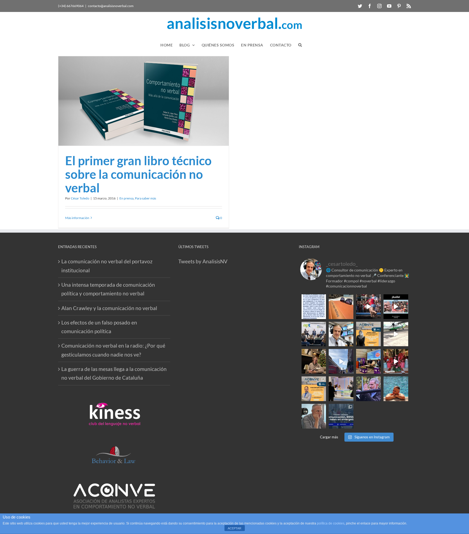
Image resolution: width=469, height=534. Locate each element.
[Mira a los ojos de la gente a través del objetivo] (314, 306)
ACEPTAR (234, 528)
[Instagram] (379, 6)
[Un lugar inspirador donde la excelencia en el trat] (314, 361)
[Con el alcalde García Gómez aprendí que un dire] (396, 416)
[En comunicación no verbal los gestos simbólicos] (368, 388)
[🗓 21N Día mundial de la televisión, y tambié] (341, 388)
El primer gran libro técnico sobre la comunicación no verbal (138, 174)
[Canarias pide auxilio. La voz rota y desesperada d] (396, 306)
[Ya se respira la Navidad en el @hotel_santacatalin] (396, 361)
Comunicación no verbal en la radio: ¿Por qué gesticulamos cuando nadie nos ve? (113, 349)
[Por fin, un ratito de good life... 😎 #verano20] (396, 388)
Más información (77, 218)
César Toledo (80, 198)
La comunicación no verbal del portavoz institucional (107, 265)
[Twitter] (360, 6)
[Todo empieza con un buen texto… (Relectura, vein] (341, 306)
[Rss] (409, 6)
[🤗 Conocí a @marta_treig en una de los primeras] (368, 334)
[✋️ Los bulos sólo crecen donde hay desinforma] (368, 361)
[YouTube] (389, 6)
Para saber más (145, 198)
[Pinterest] (399, 6)
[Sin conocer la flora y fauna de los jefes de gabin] (314, 334)
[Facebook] (369, 6)
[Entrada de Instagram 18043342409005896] (341, 361)
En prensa (126, 198)
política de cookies (330, 523)
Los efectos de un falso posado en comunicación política (99, 326)
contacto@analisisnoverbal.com (111, 6)
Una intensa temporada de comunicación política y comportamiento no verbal (108, 289)
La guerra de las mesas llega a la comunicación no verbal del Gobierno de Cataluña (114, 373)
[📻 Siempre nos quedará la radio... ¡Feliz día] (341, 334)
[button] (300, 45)
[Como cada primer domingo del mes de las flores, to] (368, 416)
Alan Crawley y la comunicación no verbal (109, 308)
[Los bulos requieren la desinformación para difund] (341, 416)
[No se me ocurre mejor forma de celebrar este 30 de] (368, 306)
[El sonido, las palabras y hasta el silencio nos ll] (314, 416)
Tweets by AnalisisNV (202, 261)
